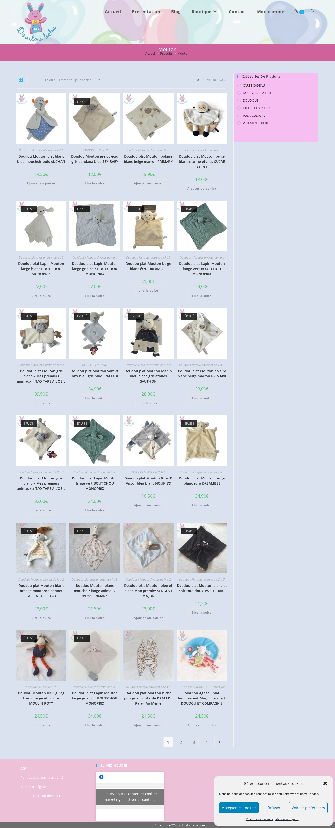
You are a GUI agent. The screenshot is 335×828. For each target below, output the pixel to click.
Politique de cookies (259, 819)
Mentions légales (287, 819)
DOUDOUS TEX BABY (95, 150)
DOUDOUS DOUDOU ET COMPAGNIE (202, 687)
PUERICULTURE (254, 115)
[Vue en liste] (31, 80)
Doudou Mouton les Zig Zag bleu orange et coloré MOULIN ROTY (41, 698)
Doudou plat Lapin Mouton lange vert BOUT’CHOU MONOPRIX (202, 268)
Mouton (183, 53)
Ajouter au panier (41, 183)
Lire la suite (94, 183)
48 (214, 80)
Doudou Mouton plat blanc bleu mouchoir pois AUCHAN (41, 159)
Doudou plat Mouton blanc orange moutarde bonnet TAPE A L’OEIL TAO (41, 590)
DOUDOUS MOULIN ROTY (148, 472)
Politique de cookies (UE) (40, 795)
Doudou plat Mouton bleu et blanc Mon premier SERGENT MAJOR (148, 590)
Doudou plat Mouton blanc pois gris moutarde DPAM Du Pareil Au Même (148, 698)
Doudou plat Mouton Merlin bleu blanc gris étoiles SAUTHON (148, 376)
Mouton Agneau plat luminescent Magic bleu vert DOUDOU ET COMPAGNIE (202, 698)
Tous (222, 80)
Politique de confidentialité (42, 777)
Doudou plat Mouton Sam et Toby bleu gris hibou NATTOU (94, 373)
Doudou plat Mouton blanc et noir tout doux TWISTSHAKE (202, 588)
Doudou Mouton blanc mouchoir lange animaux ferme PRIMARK (95, 590)
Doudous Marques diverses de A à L (41, 150)
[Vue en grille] (21, 80)
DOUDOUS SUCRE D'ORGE (202, 150)
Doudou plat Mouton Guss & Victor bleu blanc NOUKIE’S (148, 481)
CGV (23, 768)
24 (208, 80)
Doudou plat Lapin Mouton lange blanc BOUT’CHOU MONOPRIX (41, 268)
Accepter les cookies (239, 807)
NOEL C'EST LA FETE (257, 93)
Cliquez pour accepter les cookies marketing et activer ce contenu (129, 796)
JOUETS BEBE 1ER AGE (258, 108)
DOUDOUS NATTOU (94, 365)
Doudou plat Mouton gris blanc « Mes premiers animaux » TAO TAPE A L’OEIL (41, 376)
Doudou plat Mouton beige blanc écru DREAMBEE (148, 266)
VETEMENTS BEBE (256, 123)
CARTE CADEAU (254, 85)
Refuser (274, 807)
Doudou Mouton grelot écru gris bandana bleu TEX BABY (94, 159)
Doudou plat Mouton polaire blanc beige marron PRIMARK (148, 159)
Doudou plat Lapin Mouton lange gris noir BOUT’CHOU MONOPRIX (95, 268)
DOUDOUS (250, 100)
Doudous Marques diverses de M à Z (148, 150)
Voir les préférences (308, 807)
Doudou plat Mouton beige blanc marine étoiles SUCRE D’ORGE (202, 161)
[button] (325, 783)
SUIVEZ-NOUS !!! (113, 765)
